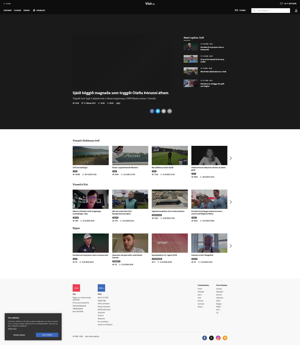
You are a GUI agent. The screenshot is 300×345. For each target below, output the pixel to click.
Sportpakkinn (157, 259)
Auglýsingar (102, 301)
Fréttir (76, 218)
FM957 (218, 307)
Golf (118, 103)
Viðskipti (201, 292)
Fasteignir (219, 292)
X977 (218, 310)
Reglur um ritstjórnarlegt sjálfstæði (82, 299)
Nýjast (76, 228)
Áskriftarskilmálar (104, 310)
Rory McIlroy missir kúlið (162, 168)
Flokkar (17, 10)
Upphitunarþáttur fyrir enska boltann (168, 211)
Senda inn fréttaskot (105, 325)
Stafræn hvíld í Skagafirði (202, 255)
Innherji (219, 289)
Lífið (199, 298)
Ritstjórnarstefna (104, 307)
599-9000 (79, 312)
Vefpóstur (101, 319)
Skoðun (200, 301)
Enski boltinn (157, 215)
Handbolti (116, 261)
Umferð (100, 316)
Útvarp (200, 307)
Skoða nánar (12, 329)
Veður (218, 301)
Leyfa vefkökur (47, 335)
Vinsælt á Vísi (80, 184)
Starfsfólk (101, 313)
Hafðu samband (103, 304)
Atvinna (219, 295)
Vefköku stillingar (19, 335)
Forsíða (8, 3)
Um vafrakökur (103, 322)
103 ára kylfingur (80, 168)
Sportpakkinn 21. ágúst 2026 (164, 255)
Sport (194, 218)
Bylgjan (219, 304)
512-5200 (104, 298)
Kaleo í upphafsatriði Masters (125, 168)
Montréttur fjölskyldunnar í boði (213, 72)
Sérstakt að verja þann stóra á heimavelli (90, 255)
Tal (217, 313)
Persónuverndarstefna (81, 303)
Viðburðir (219, 298)
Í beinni (26, 10)
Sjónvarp (201, 304)
